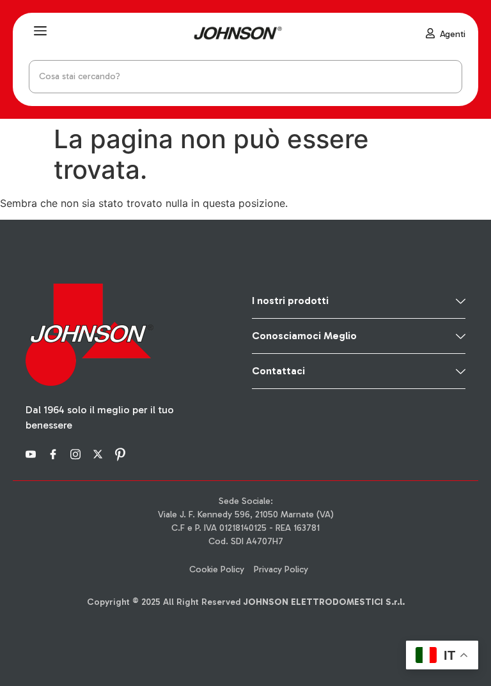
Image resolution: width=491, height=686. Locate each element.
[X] (100, 453)
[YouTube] (33, 453)
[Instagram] (77, 453)
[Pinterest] (122, 453)
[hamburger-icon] (40, 32)
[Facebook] (55, 453)
